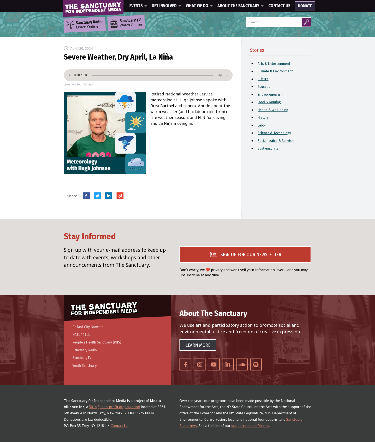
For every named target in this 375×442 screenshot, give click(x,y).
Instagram (200, 364)
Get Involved (164, 6)
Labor (262, 125)
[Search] (306, 22)
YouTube (214, 364)
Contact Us (279, 6)
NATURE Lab (81, 334)
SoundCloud (242, 364)
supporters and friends (250, 425)
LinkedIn (108, 195)
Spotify (256, 364)
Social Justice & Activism (276, 140)
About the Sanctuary (238, 6)
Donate (305, 6)
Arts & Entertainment (274, 63)
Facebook (86, 195)
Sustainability (268, 148)
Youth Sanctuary (84, 365)
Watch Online (131, 23)
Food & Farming (269, 102)
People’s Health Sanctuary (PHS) (96, 342)
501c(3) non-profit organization (114, 406)
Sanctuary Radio (84, 350)
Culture (263, 79)
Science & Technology (274, 133)
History (263, 117)
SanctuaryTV (81, 357)
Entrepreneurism (270, 94)
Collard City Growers (88, 327)
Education (265, 86)
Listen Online (89, 25)
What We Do (197, 6)
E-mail (120, 195)
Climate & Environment (275, 71)
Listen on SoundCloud (78, 84)
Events (136, 6)
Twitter (97, 195)
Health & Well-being (273, 110)
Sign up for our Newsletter (250, 254)
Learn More (198, 345)
